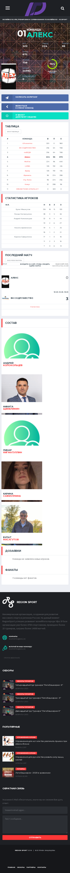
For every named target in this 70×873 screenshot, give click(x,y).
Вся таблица (13, 131)
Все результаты (14, 260)
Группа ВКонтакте (12, 658)
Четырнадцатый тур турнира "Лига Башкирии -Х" (39, 685)
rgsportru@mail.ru (17, 639)
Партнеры (31, 867)
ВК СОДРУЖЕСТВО (27, 148)
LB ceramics (27, 143)
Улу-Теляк (27, 180)
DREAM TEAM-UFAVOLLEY (27, 189)
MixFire (27, 162)
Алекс (27, 157)
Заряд (27, 171)
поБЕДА (27, 152)
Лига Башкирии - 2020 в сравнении (32, 773)
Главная (11, 867)
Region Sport (21, 850)
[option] (10, 65)
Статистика (35, 307)
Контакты (41, 867)
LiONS (27, 166)
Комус (27, 184)
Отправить (35, 837)
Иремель (27, 175)
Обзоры (21, 867)
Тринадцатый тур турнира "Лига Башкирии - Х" (38, 698)
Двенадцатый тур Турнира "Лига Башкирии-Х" (37, 711)
